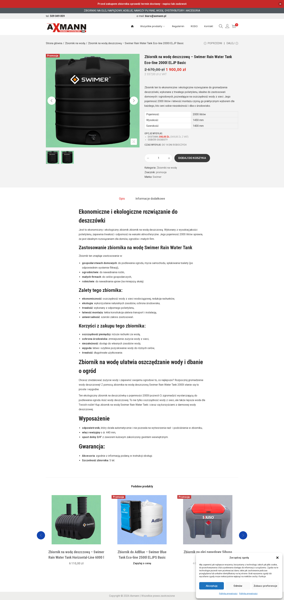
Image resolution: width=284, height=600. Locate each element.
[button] (277, 557)
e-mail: (151, 16)
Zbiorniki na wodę (75, 43)
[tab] (122, 198)
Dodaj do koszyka (192, 158)
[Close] (280, 4)
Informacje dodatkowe (150, 198)
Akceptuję (211, 585)
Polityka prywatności (228, 593)
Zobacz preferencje (265, 585)
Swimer (157, 176)
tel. (55, 16)
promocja (161, 172)
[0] (234, 26)
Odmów (238, 585)
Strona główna (54, 43)
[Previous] (51, 101)
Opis (122, 198)
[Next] (134, 101)
